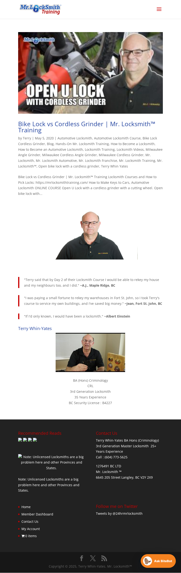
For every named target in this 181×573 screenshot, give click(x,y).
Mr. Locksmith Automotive (56, 160)
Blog (50, 144)
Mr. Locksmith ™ (109, 471)
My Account (30, 529)
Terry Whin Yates (114, 166)
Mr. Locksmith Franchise (98, 160)
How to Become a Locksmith (133, 144)
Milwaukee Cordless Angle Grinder (69, 155)
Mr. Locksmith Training (137, 160)
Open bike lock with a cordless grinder (68, 166)
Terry (27, 138)
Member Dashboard (37, 514)
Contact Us (29, 521)
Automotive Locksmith (75, 138)
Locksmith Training (100, 149)
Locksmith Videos (130, 149)
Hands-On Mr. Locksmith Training (82, 144)
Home (26, 507)
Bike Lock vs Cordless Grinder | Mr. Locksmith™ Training (86, 127)
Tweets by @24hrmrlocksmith (119, 513)
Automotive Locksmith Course (117, 138)
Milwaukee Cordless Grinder (121, 155)
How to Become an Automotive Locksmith (50, 149)
